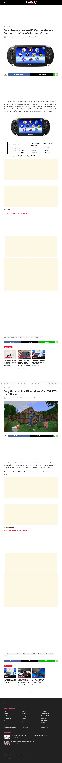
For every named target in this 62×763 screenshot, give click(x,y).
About (5, 755)
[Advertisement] (31, 169)
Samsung (43, 718)
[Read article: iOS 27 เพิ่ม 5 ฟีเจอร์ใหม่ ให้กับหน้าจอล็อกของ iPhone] (7, 743)
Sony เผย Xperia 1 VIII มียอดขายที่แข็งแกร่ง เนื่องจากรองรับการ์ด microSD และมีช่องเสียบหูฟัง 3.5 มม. (24, 364)
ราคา (41, 337)
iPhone (24, 713)
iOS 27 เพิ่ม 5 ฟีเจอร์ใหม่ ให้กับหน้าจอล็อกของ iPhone (22, 741)
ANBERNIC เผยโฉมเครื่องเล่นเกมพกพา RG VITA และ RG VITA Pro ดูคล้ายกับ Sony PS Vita (24, 681)
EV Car (5, 722)
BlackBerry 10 (7, 718)
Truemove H (44, 725)
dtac (5, 720)
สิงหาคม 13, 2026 (22, 368)
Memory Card (10, 337)
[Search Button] (57, 2)
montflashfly (11, 397)
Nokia (23, 722)
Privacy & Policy (19, 755)
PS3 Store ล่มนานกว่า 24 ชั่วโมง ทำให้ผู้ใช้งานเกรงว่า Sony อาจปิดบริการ (38, 680)
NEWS (8, 26)
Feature (6, 725)
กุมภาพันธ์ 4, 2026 (22, 685)
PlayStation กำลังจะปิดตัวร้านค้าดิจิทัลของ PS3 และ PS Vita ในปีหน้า (38, 362)
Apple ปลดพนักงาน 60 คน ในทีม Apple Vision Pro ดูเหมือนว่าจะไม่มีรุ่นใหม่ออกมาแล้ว (30, 735)
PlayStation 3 (41, 653)
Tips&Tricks (44, 722)
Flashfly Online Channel (10, 727)
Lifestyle (21, 676)
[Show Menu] (4, 2)
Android (6, 713)
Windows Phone (45, 727)
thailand (36, 337)
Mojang (35, 653)
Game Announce (11, 653)
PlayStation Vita (19, 337)
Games (8, 387)
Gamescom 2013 (21, 653)
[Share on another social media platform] (57, 74)
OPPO (23, 725)
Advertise (11, 755)
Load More (31, 374)
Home (5, 26)
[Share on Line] (54, 74)
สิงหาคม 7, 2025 (36, 684)
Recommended (45, 713)
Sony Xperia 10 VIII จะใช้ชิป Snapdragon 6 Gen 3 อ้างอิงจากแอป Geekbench (10, 363)
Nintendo (24, 720)
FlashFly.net (9, 758)
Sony (31, 337)
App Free (6, 716)
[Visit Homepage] (31, 2)
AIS (5, 711)
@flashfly (10, 37)
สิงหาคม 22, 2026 (7, 367)
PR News (37, 37)
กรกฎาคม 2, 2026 (36, 365)
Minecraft (29, 653)
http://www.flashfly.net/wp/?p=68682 (15, 530)
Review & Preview (45, 716)
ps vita (26, 337)
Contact (27, 755)
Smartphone (8, 357)
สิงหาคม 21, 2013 (19, 37)
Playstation (31, 37)
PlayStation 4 (49, 653)
